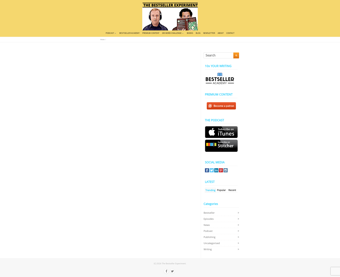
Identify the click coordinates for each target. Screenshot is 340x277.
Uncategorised (212, 243)
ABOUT (221, 33)
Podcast (208, 231)
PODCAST (110, 33)
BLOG (198, 33)
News (207, 225)
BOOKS (190, 33)
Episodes (209, 218)
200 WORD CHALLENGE (172, 33)
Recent (232, 190)
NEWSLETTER (209, 33)
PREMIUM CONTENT (150, 33)
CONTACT (230, 33)
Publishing (209, 237)
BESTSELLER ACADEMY (129, 33)
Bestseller (209, 212)
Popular (221, 190)
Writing (208, 249)
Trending (210, 190)
